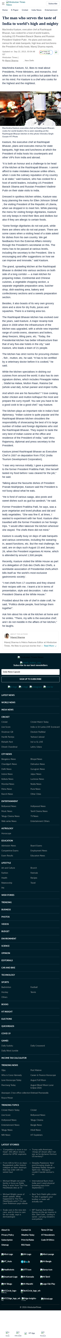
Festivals (34, 887)
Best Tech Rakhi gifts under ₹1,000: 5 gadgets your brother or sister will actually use (44, 1212)
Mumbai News (7, 798)
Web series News (8, 835)
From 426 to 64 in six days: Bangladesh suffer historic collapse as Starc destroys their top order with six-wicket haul (15, 1181)
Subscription (7, 1254)
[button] (3, 3)
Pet (2, 902)
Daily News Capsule (11, 683)
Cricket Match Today (39, 736)
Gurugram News (37, 783)
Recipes (33, 892)
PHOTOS (5, 931)
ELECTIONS (6, 1033)
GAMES (4, 1055)
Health (4, 892)
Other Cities (35, 808)
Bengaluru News (8, 773)
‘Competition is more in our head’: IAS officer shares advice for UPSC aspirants (15, 1165)
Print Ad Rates (27, 1254)
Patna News (6, 803)
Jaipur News (35, 788)
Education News (37, 870)
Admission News (8, 860)
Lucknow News (37, 793)
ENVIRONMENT (8, 953)
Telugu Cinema (36, 1134)
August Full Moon (38, 1094)
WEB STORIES (7, 909)
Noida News (35, 798)
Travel (32, 897)
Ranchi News (7, 808)
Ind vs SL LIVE (36, 756)
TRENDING (6, 916)
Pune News (35, 803)
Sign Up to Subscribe (30, 691)
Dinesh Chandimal (9, 761)
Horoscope (6, 848)
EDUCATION (7, 855)
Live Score (5, 741)
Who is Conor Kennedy (11, 1089)
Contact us (26, 1244)
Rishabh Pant (7, 756)
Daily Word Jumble (9, 1065)
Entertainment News (10, 1139)
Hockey (4, 1006)
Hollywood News (38, 820)
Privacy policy (7, 1249)
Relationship (6, 897)
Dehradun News (37, 778)
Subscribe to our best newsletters (30, 677)
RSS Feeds (25, 1259)
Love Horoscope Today (11, 1094)
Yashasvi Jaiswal (37, 751)
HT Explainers (36, 1149)
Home (5, 10)
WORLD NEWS (8, 717)
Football (33, 1001)
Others (4, 1011)
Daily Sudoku (7, 1060)
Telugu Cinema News (10, 830)
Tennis (33, 1006)
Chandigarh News (9, 778)
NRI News (5, 1149)
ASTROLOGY (7, 843)
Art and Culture (8, 882)
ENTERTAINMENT (9, 815)
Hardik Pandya (7, 751)
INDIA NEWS (7, 724)
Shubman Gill (7, 746)
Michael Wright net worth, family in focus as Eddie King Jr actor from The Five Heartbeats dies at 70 (15, 1198)
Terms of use (47, 1244)
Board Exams (36, 860)
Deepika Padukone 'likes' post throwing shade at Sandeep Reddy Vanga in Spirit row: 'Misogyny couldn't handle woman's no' (43, 1182)
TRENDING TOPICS (10, 1119)
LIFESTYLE (6, 877)
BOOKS (4, 1019)
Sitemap (5, 1259)
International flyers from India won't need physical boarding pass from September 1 (43, 1198)
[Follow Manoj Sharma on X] (22, 60)
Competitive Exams (9, 865)
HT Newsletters (48, 1249)
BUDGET (5, 945)
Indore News (7, 788)
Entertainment (51, 10)
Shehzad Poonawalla (39, 1107)
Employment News (38, 865)
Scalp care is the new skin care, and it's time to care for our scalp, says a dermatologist (14, 1227)
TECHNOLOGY (8, 989)
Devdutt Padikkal (37, 746)
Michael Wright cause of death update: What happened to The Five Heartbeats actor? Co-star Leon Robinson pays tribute (15, 1212)
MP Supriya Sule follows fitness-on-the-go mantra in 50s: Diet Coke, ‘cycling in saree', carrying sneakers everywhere (44, 1228)
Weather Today (27, 1249)
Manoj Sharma (11, 60)
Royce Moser (7, 1112)
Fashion (4, 887)
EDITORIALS (7, 975)
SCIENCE (5, 960)
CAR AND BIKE (8, 982)
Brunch (33, 882)
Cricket (25, 10)
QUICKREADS (7, 1040)
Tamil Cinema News (39, 825)
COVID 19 (5, 1048)
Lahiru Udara (36, 761)
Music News (6, 825)
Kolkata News (7, 793)
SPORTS (5, 996)
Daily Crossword (37, 1060)
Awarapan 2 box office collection (15, 1107)
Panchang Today (8, 1099)
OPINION (5, 967)
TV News (34, 830)
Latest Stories (10, 1158)
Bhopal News (36, 773)
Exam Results (7, 870)
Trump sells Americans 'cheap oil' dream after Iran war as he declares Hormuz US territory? (44, 1166)
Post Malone (35, 1084)
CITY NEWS (6, 768)
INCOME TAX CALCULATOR (14, 1072)
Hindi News (35, 1144)
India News (36, 10)
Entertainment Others (40, 835)
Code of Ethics (47, 1254)
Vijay (3, 1084)
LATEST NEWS (8, 709)
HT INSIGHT (6, 1026)
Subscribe (52, 3)
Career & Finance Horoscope (43, 1089)
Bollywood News (8, 820)
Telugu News (6, 1144)
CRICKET (5, 731)
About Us (5, 1244)
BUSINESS (6, 924)
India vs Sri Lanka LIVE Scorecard (45, 741)
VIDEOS (5, 938)
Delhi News (6, 783)
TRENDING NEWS (9, 1079)
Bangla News (36, 1139)
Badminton (6, 1001)
